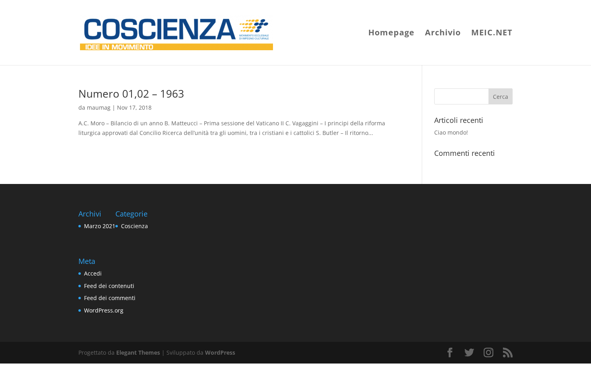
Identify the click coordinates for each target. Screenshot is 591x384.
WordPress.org (103, 310)
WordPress (220, 352)
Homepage (391, 34)
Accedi (93, 273)
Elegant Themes (138, 352)
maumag (99, 107)
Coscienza (134, 226)
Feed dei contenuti (109, 286)
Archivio (443, 34)
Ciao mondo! (451, 132)
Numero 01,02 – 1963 (131, 93)
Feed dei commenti (109, 298)
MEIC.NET (492, 34)
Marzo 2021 (99, 226)
